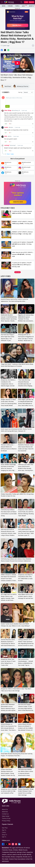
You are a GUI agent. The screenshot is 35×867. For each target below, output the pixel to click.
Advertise (5, 812)
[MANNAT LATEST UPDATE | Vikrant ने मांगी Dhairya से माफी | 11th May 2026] (6, 224)
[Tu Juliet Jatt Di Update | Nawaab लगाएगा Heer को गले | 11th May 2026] (6, 214)
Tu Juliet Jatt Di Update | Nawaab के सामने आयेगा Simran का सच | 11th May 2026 (22, 244)
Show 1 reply (10, 154)
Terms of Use (6, 818)
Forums (10, 6)
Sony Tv (4, 834)
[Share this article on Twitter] (5, 50)
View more (17, 272)
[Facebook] (3, 844)
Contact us (5, 814)
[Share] (33, 124)
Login (26, 2)
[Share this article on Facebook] (2, 50)
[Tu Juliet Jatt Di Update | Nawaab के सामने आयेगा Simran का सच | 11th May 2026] (6, 245)
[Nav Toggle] (2, 2)
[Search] (21, 2)
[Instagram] (13, 844)
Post (7, 106)
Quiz (23, 6)
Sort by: (20, 92)
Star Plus (4, 828)
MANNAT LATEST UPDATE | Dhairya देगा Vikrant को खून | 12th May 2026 (22, 233)
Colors (4, 832)
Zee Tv (4, 830)
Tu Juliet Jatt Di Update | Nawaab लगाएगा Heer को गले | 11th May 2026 (22, 212)
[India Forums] (9, 2)
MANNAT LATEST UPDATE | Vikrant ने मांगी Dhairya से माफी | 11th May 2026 (22, 222)
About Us (5, 809)
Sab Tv (4, 837)
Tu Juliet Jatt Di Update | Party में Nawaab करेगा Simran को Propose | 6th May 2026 (21, 264)
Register (31, 2)
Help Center (5, 816)
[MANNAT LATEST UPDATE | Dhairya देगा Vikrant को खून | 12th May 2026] (6, 234)
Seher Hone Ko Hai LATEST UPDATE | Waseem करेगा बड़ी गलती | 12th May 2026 (22, 254)
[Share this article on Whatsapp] (8, 50)
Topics (17, 6)
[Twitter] (6, 844)
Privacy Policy (6, 821)
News (3, 6)
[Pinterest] (16, 844)
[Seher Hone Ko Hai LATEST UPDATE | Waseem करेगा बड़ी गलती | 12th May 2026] (6, 255)
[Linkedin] (19, 844)
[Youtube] (9, 844)
